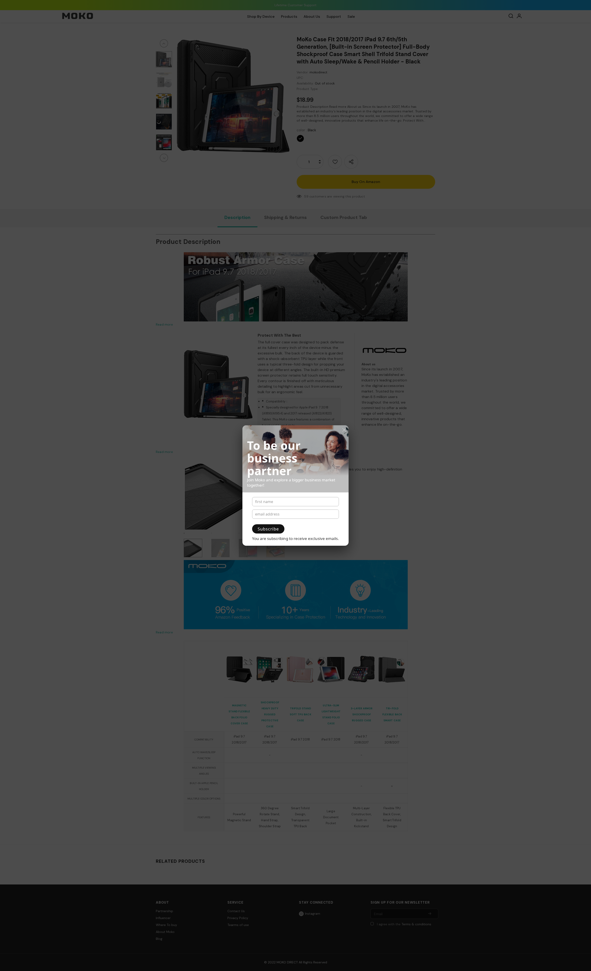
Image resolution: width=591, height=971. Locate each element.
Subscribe (268, 529)
